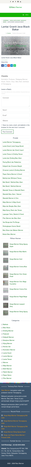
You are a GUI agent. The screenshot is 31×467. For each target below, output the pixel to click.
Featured (6, 334)
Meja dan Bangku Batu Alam (12, 206)
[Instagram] (18, 1)
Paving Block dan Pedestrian (12, 162)
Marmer (5, 362)
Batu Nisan (6, 327)
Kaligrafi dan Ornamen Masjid (12, 166)
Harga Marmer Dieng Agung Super (15, 432)
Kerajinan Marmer (8, 340)
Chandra (4, 76)
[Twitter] (13, 1)
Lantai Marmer (7, 356)
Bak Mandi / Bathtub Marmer (12, 186)
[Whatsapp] (14, 65)
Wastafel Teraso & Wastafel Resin (14, 190)
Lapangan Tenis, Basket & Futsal (13, 214)
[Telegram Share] (11, 65)
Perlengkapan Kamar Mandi (11, 226)
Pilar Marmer (7, 378)
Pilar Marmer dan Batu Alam (12, 218)
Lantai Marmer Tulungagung (11, 142)
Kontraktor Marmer (9, 350)
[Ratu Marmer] (15, 7)
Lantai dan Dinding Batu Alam (12, 158)
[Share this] (2, 65)
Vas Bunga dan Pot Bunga (11, 222)
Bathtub (5, 324)
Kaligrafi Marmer (8, 337)
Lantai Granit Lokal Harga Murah (13, 146)
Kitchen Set (7, 346)
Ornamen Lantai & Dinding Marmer (14, 170)
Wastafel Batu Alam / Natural (12, 194)
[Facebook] (10, 1)
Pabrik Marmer (8, 372)
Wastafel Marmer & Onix (11, 198)
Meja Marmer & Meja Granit (11, 202)
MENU (26, 15)
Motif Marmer (7, 369)
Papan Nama (7, 375)
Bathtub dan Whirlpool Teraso (12, 178)
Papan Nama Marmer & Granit (12, 174)
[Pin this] (8, 65)
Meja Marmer (7, 365)
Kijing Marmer (7, 343)
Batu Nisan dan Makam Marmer (13, 230)
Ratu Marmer (5, 390)
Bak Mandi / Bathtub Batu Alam (13, 182)
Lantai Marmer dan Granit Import (13, 150)
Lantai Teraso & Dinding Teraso (13, 154)
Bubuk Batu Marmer (9, 234)
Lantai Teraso (7, 359)
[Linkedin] (20, 1)
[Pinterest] (15, 1)
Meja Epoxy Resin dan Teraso (12, 210)
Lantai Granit (7, 353)
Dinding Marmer (8, 331)
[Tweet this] (5, 65)
